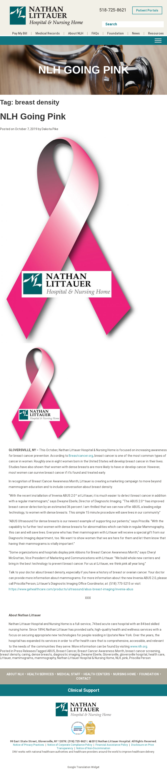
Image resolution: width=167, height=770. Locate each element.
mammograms (22, 658)
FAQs (95, 33)
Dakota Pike (50, 129)
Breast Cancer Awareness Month (101, 651)
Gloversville (111, 654)
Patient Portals (147, 10)
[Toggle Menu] (158, 40)
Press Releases (25, 651)
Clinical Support (83, 690)
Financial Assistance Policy (111, 744)
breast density (10, 654)
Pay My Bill (19, 33)
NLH (118, 658)
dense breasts (42, 654)
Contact (83, 678)
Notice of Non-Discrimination (93, 748)
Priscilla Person (140, 658)
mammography (45, 658)
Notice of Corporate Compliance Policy (69, 744)
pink (125, 658)
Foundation (115, 33)
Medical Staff (68, 674)
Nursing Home (124, 674)
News (136, 33)
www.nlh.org (138, 646)
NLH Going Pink (33, 116)
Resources (156, 33)
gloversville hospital (133, 654)
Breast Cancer (66, 651)
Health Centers (97, 674)
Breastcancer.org (81, 455)
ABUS (51, 651)
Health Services (40, 674)
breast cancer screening (142, 651)
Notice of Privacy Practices (28, 744)
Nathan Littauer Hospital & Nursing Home (85, 658)
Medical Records (47, 33)
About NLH (75, 33)
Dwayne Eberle (91, 654)
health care (156, 654)
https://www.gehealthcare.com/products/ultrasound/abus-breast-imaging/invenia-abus (71, 589)
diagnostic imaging (66, 654)
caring (26, 654)
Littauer (5, 658)
